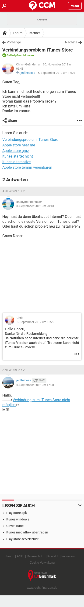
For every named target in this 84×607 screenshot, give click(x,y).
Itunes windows (17, 519)
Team (9, 556)
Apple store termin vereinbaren (27, 167)
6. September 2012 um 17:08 (56, 72)
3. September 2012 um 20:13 (35, 206)
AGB (20, 556)
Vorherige (14, 42)
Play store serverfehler (22, 539)
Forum (17, 33)
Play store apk (16, 513)
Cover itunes (15, 526)
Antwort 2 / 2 (13, 370)
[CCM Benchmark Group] (42, 575)
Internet (34, 33)
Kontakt (52, 556)
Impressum (69, 556)
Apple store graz (15, 151)
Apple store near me (18, 145)
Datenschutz (35, 556)
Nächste (71, 42)
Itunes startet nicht (17, 156)
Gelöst (11, 55)
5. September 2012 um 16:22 (35, 322)
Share (12, 121)
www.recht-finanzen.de (42, 587)
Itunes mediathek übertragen (27, 532)
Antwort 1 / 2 (13, 191)
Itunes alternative (16, 162)
